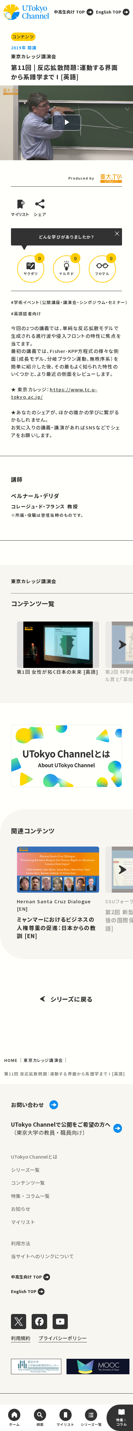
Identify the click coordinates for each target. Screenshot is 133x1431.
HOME (11, 1060)
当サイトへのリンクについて (42, 1256)
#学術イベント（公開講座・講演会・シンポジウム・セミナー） (69, 302)
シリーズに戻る (71, 999)
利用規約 (20, 1338)
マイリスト (23, 1222)
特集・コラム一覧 (30, 1195)
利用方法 (20, 1243)
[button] (31, 269)
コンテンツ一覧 (28, 1182)
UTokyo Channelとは (34, 1156)
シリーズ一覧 (25, 1169)
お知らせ (20, 1208)
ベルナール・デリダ (35, 496)
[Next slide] (122, 644)
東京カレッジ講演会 (34, 56)
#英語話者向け (26, 313)
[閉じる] (117, 233)
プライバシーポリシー (62, 1338)
